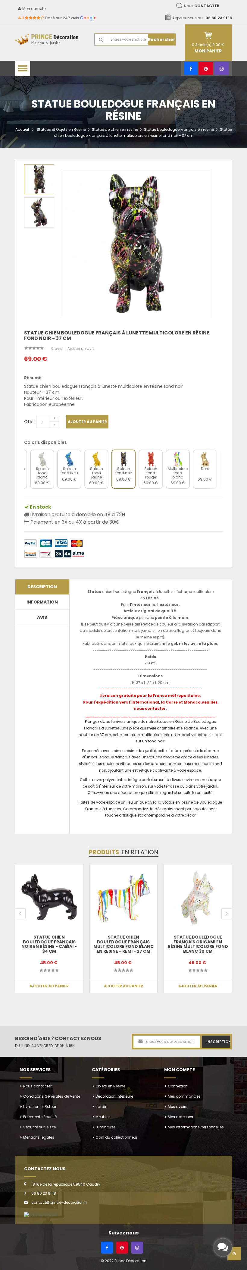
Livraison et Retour (39, 1106)
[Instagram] (221, 68)
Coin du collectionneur (116, 1137)
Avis (42, 617)
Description (42, 587)
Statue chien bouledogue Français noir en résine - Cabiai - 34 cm (49, 944)
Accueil (22, 129)
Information (42, 602)
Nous (201, 5)
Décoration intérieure (114, 1096)
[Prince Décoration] (50, 39)
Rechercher (161, 39)
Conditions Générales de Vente (51, 1096)
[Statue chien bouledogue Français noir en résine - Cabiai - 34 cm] (49, 898)
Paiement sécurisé (40, 1116)
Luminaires (105, 1127)
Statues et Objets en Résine (61, 129)
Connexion (178, 1086)
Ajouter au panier (87, 421)
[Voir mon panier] (208, 35)
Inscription (218, 1041)
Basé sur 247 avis (57, 18)
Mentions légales (38, 1137)
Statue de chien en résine (115, 129)
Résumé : (34, 378)
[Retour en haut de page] (234, 1255)
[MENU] (22, 68)
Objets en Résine (110, 1086)
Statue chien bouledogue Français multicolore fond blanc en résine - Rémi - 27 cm (123, 944)
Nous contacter (37, 1086)
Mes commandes (184, 1096)
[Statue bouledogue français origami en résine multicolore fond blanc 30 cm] (198, 898)
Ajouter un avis (81, 348)
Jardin (101, 1106)
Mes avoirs (177, 1106)
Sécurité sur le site (39, 1127)
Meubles (103, 1116)
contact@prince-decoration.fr (59, 1202)
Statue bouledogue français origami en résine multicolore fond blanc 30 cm (198, 944)
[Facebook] (191, 68)
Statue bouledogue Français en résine (179, 129)
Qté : (29, 422)
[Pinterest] (206, 68)
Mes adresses (180, 1116)
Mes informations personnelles (196, 1127)
